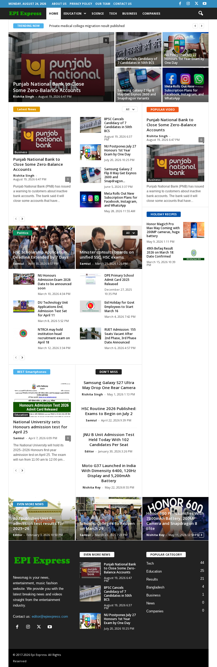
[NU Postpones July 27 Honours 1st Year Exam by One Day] (185, 45)
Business (129, 13)
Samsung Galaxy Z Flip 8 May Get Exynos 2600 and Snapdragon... (120, 175)
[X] (196, 4)
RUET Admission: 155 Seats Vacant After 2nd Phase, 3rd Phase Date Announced (120, 336)
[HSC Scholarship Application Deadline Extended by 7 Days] (41, 247)
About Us (59, 4)
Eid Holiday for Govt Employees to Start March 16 (119, 306)
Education (73, 13)
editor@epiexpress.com (50, 616)
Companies (151, 13)
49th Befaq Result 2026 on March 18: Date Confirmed (160, 252)
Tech (113, 13)
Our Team (102, 4)
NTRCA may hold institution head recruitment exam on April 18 (54, 336)
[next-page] (22, 218)
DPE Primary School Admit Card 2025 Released (119, 279)
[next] (201, 25)
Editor (89, 451)
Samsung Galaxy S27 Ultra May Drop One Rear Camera (108, 385)
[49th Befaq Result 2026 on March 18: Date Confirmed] (193, 254)
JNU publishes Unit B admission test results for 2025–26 (38, 523)
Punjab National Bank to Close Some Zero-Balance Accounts (48, 87)
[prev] (195, 25)
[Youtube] (204, 4)
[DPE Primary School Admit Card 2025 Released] (90, 279)
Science (98, 13)
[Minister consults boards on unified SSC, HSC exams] (108, 247)
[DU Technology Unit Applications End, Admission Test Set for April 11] (23, 306)
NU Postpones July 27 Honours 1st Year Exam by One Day (184, 59)
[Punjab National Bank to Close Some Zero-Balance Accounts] (61, 67)
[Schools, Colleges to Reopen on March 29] (108, 518)
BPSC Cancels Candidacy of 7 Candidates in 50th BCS (137, 60)
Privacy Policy (81, 4)
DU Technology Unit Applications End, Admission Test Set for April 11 (53, 308)
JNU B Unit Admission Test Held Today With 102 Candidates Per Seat (108, 439)
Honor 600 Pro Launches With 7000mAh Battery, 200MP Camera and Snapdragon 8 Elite (175, 521)
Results (152, 579)
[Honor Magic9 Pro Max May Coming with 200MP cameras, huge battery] (193, 230)
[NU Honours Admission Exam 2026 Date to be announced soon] (23, 279)
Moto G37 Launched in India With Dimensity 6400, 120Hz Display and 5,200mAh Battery (109, 473)
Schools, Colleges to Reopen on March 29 (107, 526)
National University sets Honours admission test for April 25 (40, 426)
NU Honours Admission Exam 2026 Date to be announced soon (54, 281)
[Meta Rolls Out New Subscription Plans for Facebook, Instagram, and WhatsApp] (185, 81)
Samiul (18, 263)
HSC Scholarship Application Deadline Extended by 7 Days (41, 254)
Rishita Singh (23, 96)
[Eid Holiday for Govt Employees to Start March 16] (90, 306)
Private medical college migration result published (87, 26)
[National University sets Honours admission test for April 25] (42, 398)
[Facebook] (180, 4)
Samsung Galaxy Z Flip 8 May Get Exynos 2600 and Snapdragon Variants (136, 94)
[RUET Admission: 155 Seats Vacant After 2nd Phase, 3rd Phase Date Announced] (90, 333)
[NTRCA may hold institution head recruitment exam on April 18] (23, 334)
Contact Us (122, 4)
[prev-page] (16, 218)
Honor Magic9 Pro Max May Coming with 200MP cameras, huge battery (163, 230)
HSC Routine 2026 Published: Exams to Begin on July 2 (109, 411)
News (150, 603)
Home (53, 13)
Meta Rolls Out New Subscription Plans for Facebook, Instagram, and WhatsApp (184, 92)
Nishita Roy (92, 487)
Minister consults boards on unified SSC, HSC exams (107, 254)
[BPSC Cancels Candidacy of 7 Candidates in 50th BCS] (138, 49)
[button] (200, 13)
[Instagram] (188, 4)
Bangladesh (155, 587)
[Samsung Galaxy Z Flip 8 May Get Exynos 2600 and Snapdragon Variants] (138, 80)
